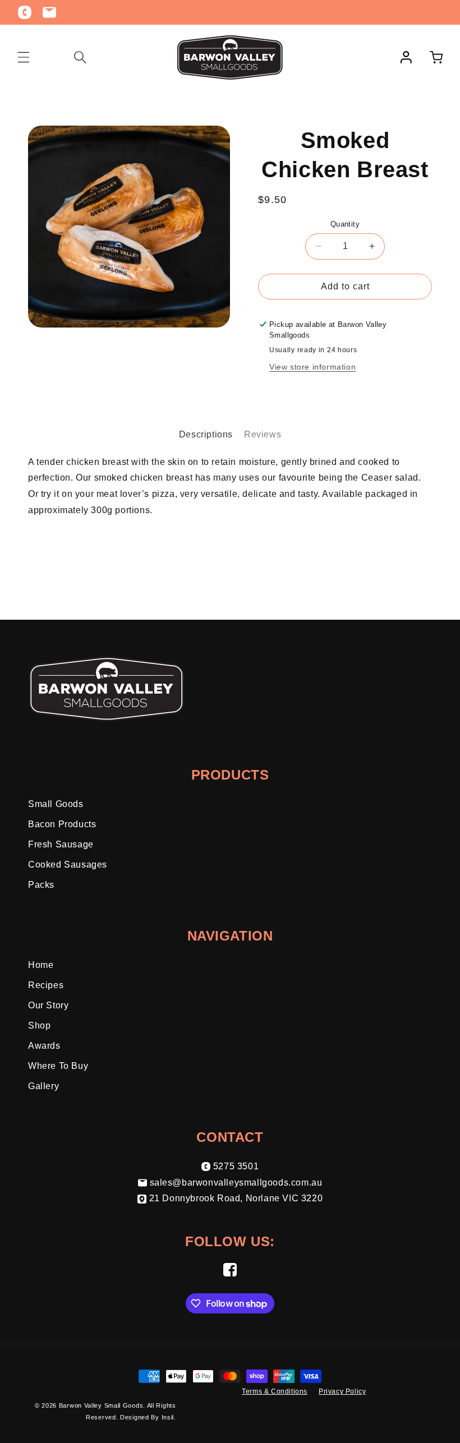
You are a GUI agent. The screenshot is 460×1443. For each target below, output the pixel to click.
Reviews (262, 434)
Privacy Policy (342, 1391)
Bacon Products (62, 824)
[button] (23, 57)
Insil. (169, 1417)
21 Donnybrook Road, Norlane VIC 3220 (236, 1198)
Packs (41, 884)
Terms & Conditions (274, 1391)
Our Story (48, 1005)
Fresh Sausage (61, 844)
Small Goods (56, 804)
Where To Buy (58, 1066)
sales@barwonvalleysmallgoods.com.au (236, 1182)
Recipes (45, 985)
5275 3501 (236, 1166)
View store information (312, 366)
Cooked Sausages (67, 864)
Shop (39, 1025)
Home (40, 965)
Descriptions (206, 434)
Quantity (345, 224)
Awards (44, 1045)
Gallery (43, 1086)
